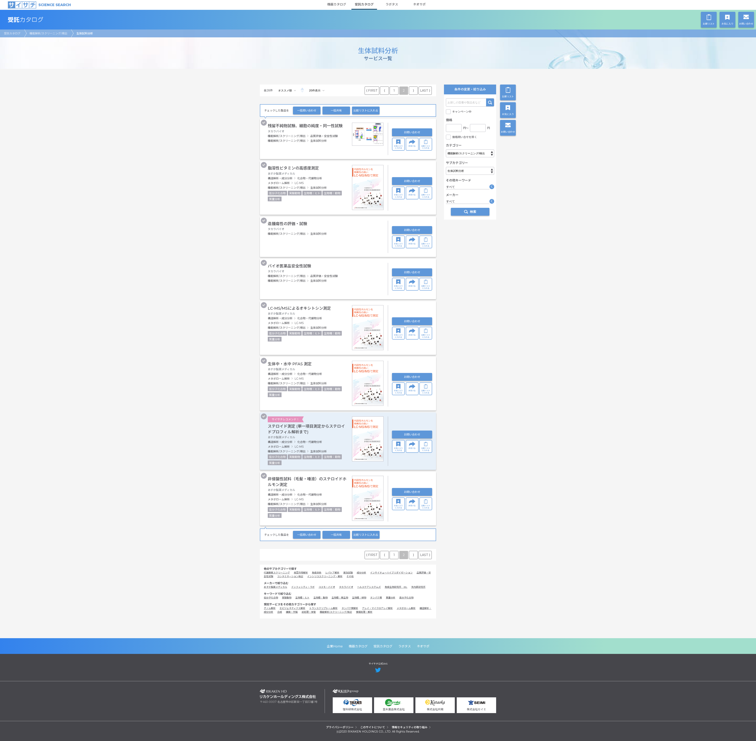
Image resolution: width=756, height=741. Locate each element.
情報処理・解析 (364, 611)
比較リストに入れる (365, 110)
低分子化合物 (271, 597)
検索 (490, 102)
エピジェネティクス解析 (292, 608)
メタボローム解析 (406, 608)
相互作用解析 (301, 572)
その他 (350, 576)
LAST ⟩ (425, 90)
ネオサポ (419, 4)
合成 (279, 611)
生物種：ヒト (302, 597)
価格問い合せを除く (464, 137)
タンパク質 (376, 597)
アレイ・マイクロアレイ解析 (377, 608)
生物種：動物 (320, 597)
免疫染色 (316, 572)
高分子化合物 (406, 597)
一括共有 (336, 110)
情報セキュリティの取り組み (409, 727)
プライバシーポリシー (340, 727)
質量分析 (390, 597)
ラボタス (391, 4)
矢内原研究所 (418, 586)
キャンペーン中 (461, 111)
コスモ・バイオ (327, 586)
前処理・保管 (309, 611)
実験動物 (286, 597)
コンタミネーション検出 (290, 576)
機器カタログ (336, 4)
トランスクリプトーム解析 (323, 608)
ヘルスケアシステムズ (369, 586)
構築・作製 (292, 611)
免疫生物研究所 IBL (396, 586)
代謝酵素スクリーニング (277, 572)
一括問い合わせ (306, 110)
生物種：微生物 (340, 597)
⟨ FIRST (372, 90)
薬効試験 (348, 572)
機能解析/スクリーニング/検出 (48, 33)
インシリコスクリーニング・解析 (325, 576)
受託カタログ (364, 4)
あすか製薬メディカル (275, 586)
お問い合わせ (412, 132)
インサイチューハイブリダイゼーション (391, 572)
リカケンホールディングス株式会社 (288, 693)
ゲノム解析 (270, 608)
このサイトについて (372, 727)
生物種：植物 (359, 597)
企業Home (335, 646)
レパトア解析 (332, 572)
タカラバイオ (346, 586)
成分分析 (361, 572)
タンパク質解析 (350, 608)
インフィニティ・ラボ (303, 586)
